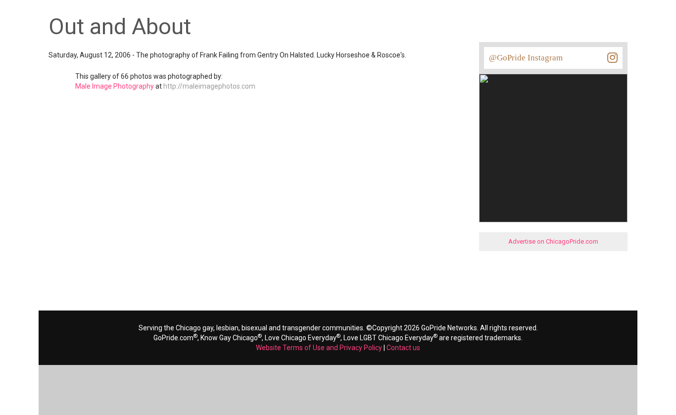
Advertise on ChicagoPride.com (553, 241)
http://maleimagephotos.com (209, 86)
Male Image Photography (114, 86)
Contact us (403, 348)
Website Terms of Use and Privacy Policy (319, 348)
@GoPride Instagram (526, 57)
